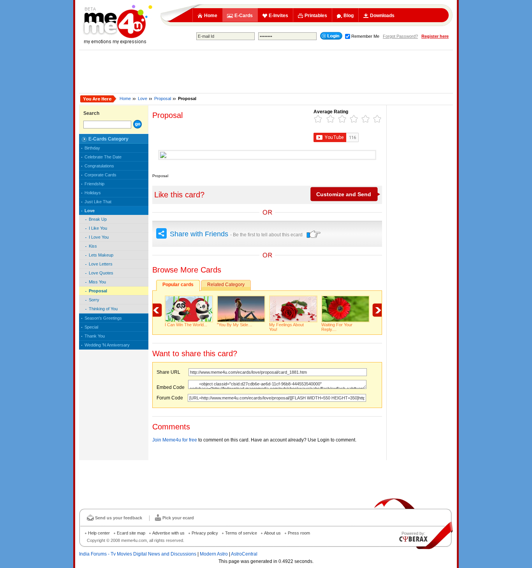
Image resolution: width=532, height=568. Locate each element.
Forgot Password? (400, 36)
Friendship (94, 183)
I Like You (98, 228)
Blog (349, 15)
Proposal (162, 98)
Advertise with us (168, 533)
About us (272, 533)
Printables (316, 15)
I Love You (99, 237)
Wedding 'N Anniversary (107, 345)
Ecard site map (131, 533)
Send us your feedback (118, 517)
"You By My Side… (234, 324)
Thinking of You (103, 308)
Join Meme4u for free (174, 440)
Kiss (93, 246)
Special (91, 327)
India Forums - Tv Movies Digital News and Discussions (137, 554)
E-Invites (278, 15)
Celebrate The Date (103, 157)
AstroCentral (244, 554)
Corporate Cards (100, 174)
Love (142, 98)
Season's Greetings (103, 318)
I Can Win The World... (186, 324)
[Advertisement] (266, 71)
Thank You (95, 336)
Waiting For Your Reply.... (336, 327)
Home (210, 15)
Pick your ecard (178, 517)
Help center (99, 533)
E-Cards (243, 15)
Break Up (98, 219)
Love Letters (101, 264)
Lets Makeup (101, 255)
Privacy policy (205, 533)
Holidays (93, 192)
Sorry (94, 299)
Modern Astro (214, 554)
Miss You (97, 282)
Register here (435, 36)
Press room (299, 533)
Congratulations (99, 166)
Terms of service (241, 533)
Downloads (382, 15)
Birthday (92, 148)
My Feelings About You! (286, 327)
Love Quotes (101, 273)
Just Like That (98, 201)
